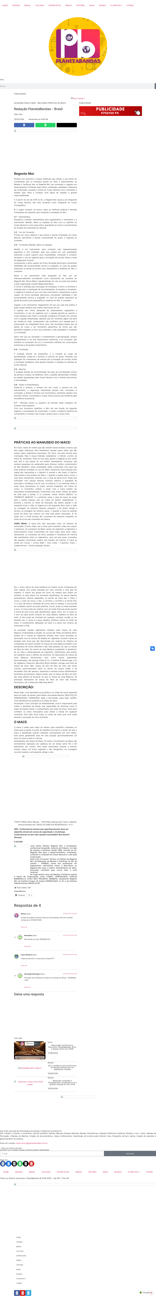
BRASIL (27, 5)
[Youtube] (31, 1164)
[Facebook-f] (3, 1164)
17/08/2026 (53, 1053)
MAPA (91, 5)
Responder (24, 927)
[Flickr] (8, 1164)
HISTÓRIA (80, 5)
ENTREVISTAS (55, 5)
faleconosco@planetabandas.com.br (32, 1143)
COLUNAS (39, 5)
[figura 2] (45, 418)
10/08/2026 (53, 1073)
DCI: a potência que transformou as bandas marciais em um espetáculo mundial (62, 1067)
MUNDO (102, 5)
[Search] (155, 86)
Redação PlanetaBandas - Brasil (38, 109)
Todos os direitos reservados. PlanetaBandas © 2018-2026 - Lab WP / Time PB (34, 1178)
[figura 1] (45, 429)
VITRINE (130, 5)
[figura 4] (45, 787)
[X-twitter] (26, 1164)
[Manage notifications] (151, 1293)
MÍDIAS (68, 5)
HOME (5, 5)
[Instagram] (14, 1164)
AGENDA (16, 5)
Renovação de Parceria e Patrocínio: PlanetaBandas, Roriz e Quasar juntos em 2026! (62, 1047)
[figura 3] (45, 550)
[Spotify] (20, 1164)
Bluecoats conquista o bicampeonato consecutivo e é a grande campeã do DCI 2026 (62, 1082)
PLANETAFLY (116, 5)
